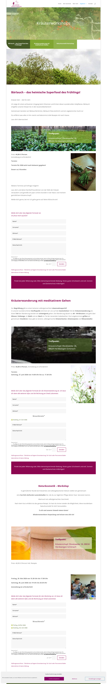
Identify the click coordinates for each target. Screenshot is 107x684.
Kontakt (90, 3)
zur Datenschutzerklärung (50, 260)
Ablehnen (74, 679)
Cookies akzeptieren (54, 679)
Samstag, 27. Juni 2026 (20, 420)
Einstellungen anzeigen (95, 679)
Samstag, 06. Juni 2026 (20, 628)
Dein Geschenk (67, 3)
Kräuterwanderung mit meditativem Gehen (42, 44)
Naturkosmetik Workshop (65, 43)
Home (59, 3)
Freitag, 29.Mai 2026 (19, 625)
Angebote (82, 3)
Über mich (75, 3)
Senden (61, 264)
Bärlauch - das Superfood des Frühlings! (18, 44)
